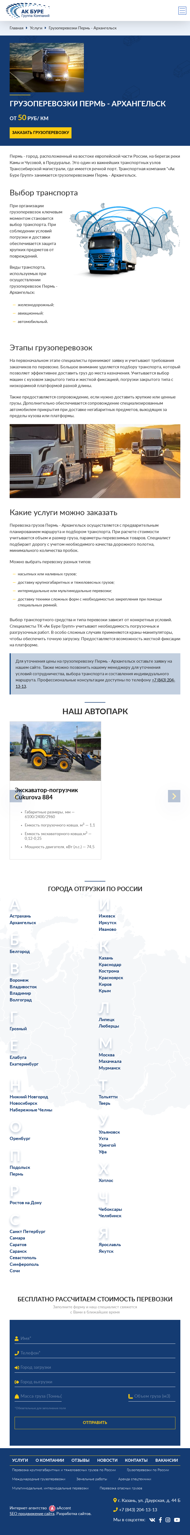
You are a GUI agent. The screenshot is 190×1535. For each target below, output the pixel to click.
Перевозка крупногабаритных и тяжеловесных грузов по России (64, 1470)
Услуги (36, 28)
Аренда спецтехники (134, 1479)
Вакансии (166, 1460)
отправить (95, 1423)
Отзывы (80, 1460)
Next (174, 796)
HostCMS (17, 1525)
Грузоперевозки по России (148, 1470)
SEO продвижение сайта (32, 1514)
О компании (50, 1460)
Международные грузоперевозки (38, 1479)
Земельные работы (91, 1479)
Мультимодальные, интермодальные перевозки (50, 1488)
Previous (16, 796)
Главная (17, 28)
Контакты (136, 1460)
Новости (107, 1460)
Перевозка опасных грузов (121, 1488)
